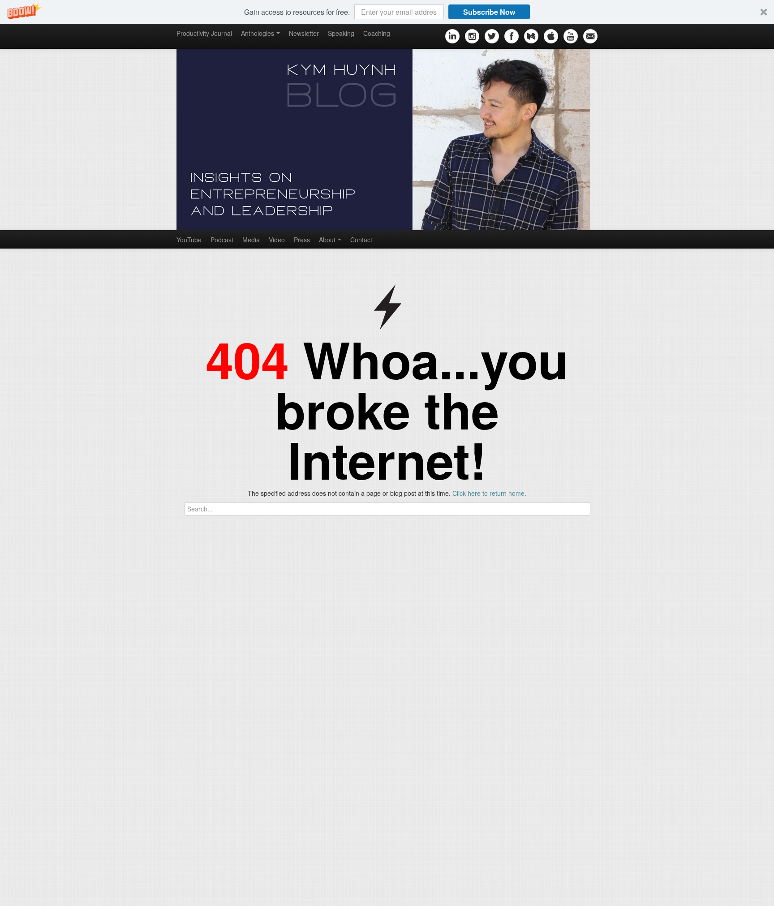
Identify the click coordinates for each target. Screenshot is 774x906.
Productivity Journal (204, 33)
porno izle (32, 640)
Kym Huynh (296, 891)
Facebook (14, 730)
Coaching (376, 33)
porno (8, 640)
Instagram (14, 694)
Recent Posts (160, 697)
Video (277, 239)
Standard (384, 891)
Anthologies (257, 33)
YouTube (189, 239)
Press (302, 239)
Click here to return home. (489, 493)
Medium (11, 779)
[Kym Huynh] (387, 139)
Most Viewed (192, 697)
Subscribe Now (489, 12)
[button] (387, 12)
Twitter (9, 743)
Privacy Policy (108, 890)
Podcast (222, 239)
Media (251, 239)
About (327, 239)
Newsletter (304, 33)
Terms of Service (56, 890)
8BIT (414, 891)
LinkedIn (12, 766)
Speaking (341, 33)
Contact (361, 239)
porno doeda (66, 640)
